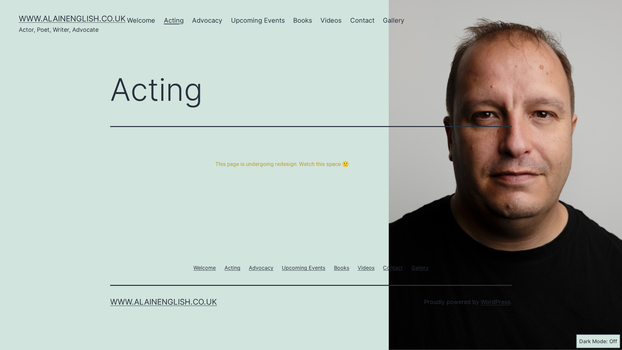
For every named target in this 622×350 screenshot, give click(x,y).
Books (302, 20)
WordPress (495, 301)
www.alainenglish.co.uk (72, 18)
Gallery (393, 20)
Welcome (141, 20)
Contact (362, 20)
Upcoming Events (258, 20)
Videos (330, 20)
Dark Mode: (593, 341)
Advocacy (207, 20)
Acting (174, 20)
